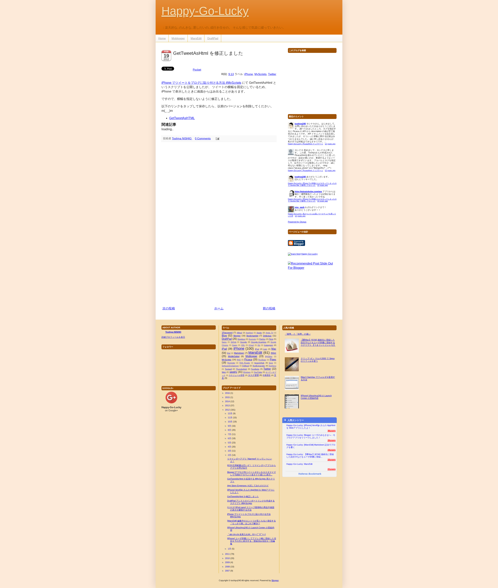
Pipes (273, 359)
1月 (229, 549)
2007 (227, 571)
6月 (229, 438)
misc (273, 352)
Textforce (272, 366)
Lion (265, 349)
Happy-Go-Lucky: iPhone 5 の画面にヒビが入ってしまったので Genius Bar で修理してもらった (312, 184)
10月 (230, 421)
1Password (227, 332)
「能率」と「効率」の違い (297, 334)
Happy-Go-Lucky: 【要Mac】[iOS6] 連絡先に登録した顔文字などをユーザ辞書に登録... (310, 455)
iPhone (248, 74)
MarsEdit (196, 38)
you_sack (299, 207)
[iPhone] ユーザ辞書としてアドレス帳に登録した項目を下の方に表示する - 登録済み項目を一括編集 (251, 541)
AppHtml (249, 333)
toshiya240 (300, 123)
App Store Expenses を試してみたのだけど (248, 485)
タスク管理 (253, 375)
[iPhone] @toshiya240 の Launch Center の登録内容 (316, 396)
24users (332, 450)
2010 (227, 558)
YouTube (258, 372)
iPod (257, 349)
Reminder (231, 363)
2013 (227, 405)
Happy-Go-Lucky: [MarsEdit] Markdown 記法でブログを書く (310, 446)
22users (332, 460)
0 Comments (203, 138)
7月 (229, 434)
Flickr (271, 339)
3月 (229, 451)
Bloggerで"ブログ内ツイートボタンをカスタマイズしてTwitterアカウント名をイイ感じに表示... (251, 473)
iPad (224, 348)
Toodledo (255, 369)
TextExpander (259, 366)
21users (332, 469)
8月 (229, 430)
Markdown (239, 353)
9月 (229, 426)
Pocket (197, 69)
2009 (227, 562)
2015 (227, 397)
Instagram (268, 345)
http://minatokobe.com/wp (308, 191)
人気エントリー (296, 420)
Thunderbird (241, 369)
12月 (230, 413)
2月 (229, 455)
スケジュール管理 (237, 375)
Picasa (248, 359)
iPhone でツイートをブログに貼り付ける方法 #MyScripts (201, 82)
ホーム (219, 308)
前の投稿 (269, 308)
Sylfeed (245, 366)
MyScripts (260, 74)
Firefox (262, 339)
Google (243, 342)
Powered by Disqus (297, 222)
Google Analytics (259, 342)
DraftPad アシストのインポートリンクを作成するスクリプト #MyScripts (251, 502)
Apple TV (269, 333)
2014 (227, 401)
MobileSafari (233, 356)
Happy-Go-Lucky (205, 10)
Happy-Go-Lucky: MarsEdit (299, 464)
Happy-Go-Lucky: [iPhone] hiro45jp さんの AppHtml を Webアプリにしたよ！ (310, 426)
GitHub (233, 342)
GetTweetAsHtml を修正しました (243, 496)
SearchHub (259, 363)
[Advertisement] (219, 276)
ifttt (259, 345)
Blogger (237, 336)
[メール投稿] (216, 138)
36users (332, 431)
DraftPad (212, 38)
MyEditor (268, 356)
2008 (227, 566)
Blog (224, 335)
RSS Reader (244, 363)
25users (332, 440)
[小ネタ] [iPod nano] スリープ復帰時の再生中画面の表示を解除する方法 (250, 508)
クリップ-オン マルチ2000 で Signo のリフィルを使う (318, 359)
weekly (233, 371)
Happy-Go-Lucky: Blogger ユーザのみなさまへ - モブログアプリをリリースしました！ (310, 436)
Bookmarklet (252, 336)
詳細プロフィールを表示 (173, 337)
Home (162, 38)
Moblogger (178, 38)
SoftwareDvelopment (230, 366)
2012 (227, 410)
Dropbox (241, 339)
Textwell (228, 369)
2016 (227, 393)
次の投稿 (168, 308)
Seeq (271, 363)
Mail (228, 353)
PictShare (262, 360)
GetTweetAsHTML (182, 118)
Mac (273, 348)
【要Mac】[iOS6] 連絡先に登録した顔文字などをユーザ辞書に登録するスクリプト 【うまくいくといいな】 (318, 342)
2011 (227, 554)
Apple (259, 333)
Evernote (252, 339)
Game (224, 342)
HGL (243, 345)
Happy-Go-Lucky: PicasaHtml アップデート (305, 144)
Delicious (267, 336)
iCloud (251, 345)
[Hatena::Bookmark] (310, 474)
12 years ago (330, 144)
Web (224, 372)
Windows (247, 372)
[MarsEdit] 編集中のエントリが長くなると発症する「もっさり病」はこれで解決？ (251, 522)
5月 (229, 442)
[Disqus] (218, 195)
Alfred (239, 333)
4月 (229, 447)
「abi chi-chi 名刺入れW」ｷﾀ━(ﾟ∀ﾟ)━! (246, 534)
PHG (239, 360)
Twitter (272, 74)
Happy (234, 345)
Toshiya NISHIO (182, 138)
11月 (230, 417)
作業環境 (266, 375)
